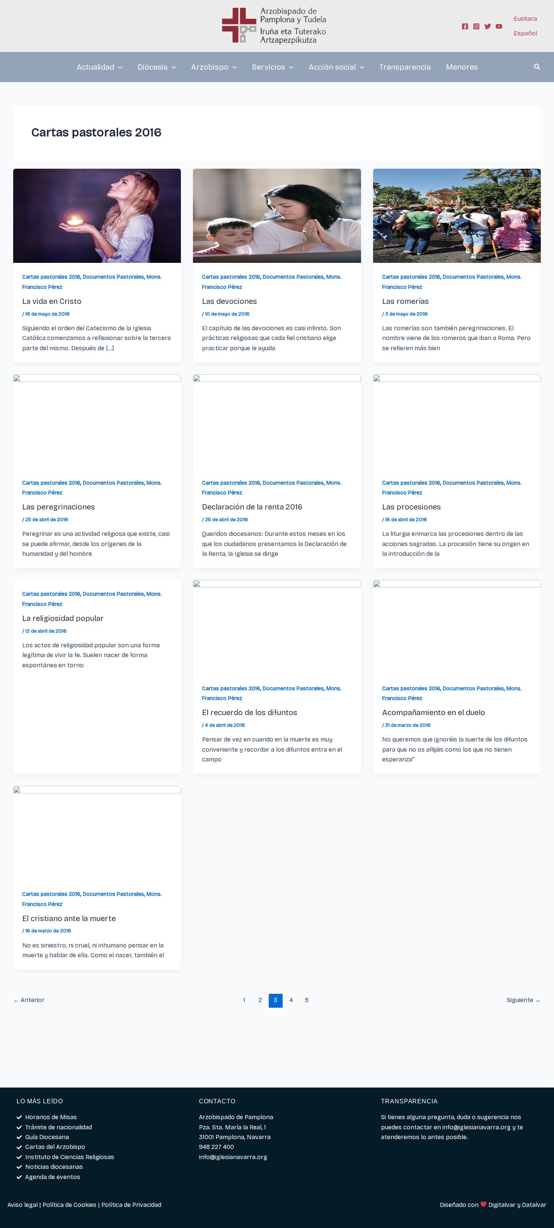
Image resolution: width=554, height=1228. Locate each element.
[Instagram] (476, 26)
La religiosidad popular (63, 618)
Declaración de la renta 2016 (252, 506)
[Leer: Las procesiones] (457, 420)
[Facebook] (465, 26)
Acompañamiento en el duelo (433, 712)
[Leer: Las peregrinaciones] (97, 420)
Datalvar (534, 1204)
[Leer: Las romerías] (457, 215)
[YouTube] (499, 26)
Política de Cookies (69, 1204)
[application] (118, 67)
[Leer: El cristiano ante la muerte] (97, 832)
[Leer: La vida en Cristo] (97, 215)
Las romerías (405, 301)
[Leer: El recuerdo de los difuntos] (277, 626)
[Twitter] (487, 26)
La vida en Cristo (51, 301)
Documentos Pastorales (113, 277)
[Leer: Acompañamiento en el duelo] (457, 626)
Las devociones (229, 301)
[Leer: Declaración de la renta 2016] (277, 420)
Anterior (28, 1000)
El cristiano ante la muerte (69, 918)
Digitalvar (502, 1204)
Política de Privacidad (131, 1204)
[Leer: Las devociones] (277, 215)
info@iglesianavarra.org (476, 1127)
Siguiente (524, 1000)
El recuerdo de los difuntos (249, 712)
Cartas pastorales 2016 (51, 277)
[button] (537, 68)
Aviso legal (23, 1204)
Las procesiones (411, 506)
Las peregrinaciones (58, 506)
